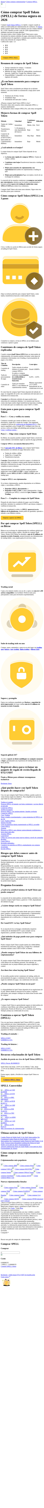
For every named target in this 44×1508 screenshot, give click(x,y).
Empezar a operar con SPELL (12, 518)
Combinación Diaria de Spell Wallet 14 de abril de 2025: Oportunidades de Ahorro (20, 1144)
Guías (13, 1208)
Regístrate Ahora (6, 783)
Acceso (3, 611)
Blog (21, 1208)
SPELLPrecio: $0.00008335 (10, 1063)
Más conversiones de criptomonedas (12, 1128)
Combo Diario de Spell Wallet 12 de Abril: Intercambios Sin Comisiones (18, 1140)
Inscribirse (8, 611)
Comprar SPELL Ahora (10, 58)
